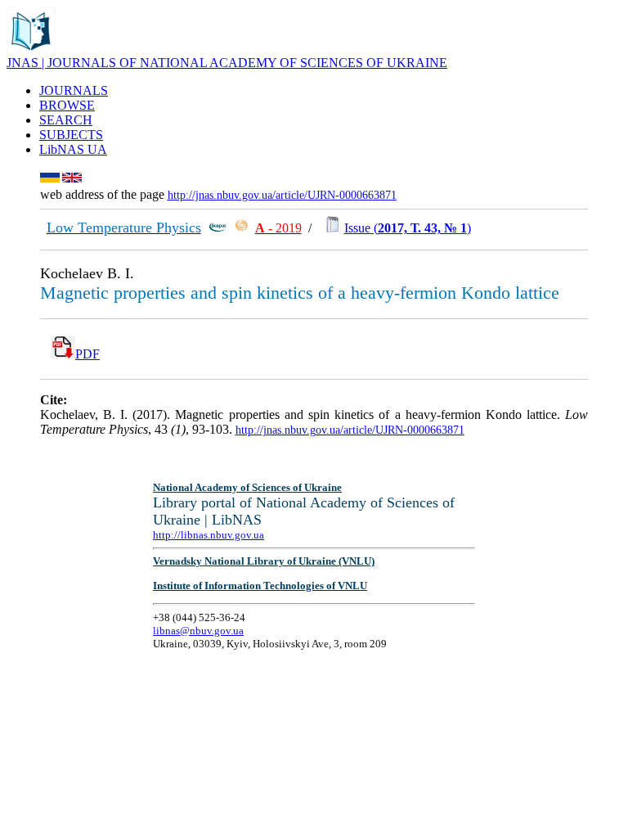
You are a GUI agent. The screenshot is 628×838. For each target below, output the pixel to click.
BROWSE (67, 105)
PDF (87, 354)
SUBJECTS (71, 135)
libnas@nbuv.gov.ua (198, 630)
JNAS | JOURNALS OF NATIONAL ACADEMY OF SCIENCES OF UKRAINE (227, 63)
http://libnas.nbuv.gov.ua (208, 535)
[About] (31, 51)
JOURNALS (73, 90)
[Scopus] (217, 228)
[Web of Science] (241, 228)
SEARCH (65, 120)
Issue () (407, 228)
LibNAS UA (73, 149)
